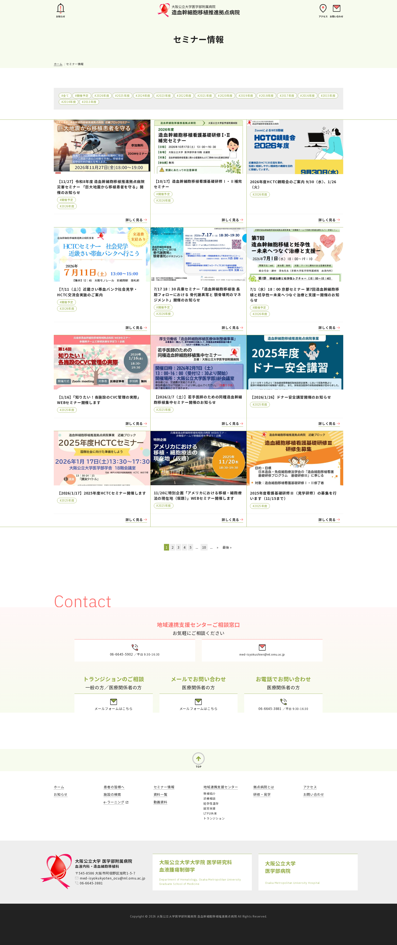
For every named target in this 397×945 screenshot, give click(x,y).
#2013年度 (89, 102)
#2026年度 (101, 95)
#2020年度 (225, 95)
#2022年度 (184, 95)
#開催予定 (82, 95)
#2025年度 (122, 95)
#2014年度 (68, 102)
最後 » (227, 547)
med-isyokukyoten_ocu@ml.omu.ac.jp (112, 878)
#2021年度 (204, 95)
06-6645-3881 (91, 882)
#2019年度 (246, 95)
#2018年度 (266, 95)
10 (204, 547)
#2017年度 (287, 95)
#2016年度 (307, 95)
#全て (65, 95)
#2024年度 (143, 95)
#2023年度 (163, 95)
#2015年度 (328, 95)
